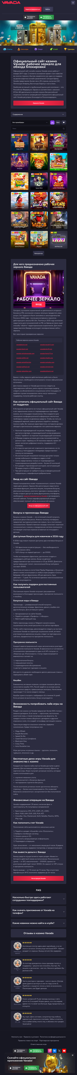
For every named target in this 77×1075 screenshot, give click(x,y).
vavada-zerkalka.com (47, 362)
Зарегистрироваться (32, 9)
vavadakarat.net (21, 345)
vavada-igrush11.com (47, 345)
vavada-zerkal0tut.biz (23, 362)
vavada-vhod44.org (46, 358)
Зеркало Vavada (38, 103)
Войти (48, 9)
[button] (2, 33)
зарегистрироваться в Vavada (35, 496)
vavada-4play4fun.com (23, 371)
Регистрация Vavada (38, 878)
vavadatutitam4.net (46, 371)
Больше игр (38, 253)
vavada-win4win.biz (46, 367)
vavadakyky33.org (46, 349)
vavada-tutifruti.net (23, 367)
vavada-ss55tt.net (22, 358)
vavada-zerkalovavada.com (25, 353)
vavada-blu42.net (22, 349)
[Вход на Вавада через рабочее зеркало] (38, 289)
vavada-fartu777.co (46, 353)
